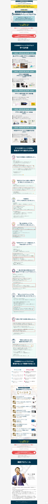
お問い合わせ (19, 501)
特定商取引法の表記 (24, 501)
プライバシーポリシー (29, 501)
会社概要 (17, 501)
